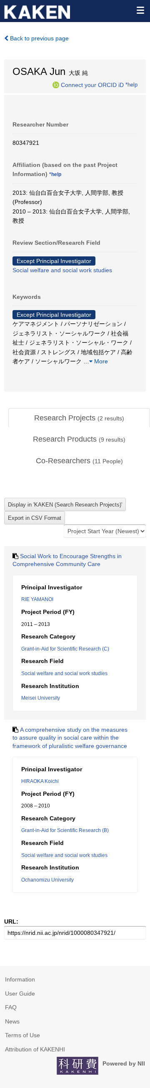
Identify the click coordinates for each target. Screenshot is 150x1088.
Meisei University (40, 698)
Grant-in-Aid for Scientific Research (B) (65, 830)
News (12, 1021)
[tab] (79, 418)
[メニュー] (140, 10)
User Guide (20, 993)
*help (131, 84)
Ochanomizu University (47, 880)
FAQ (11, 1007)
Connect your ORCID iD (92, 84)
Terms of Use (22, 1035)
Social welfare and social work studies (62, 270)
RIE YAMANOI (37, 599)
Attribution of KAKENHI (35, 1049)
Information (20, 979)
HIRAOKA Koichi (40, 781)
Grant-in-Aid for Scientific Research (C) (65, 649)
